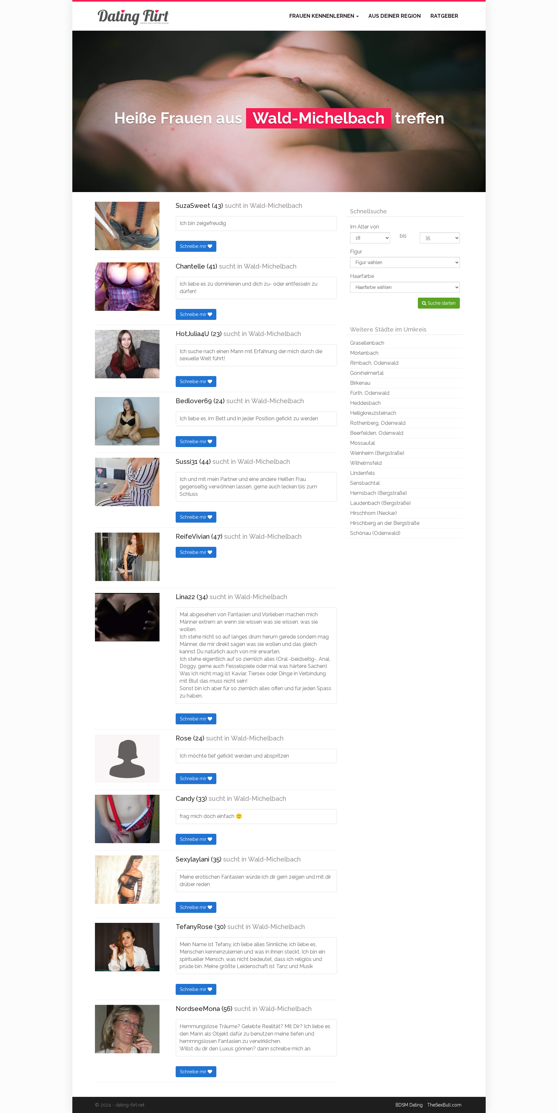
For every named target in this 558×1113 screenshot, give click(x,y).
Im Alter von (364, 227)
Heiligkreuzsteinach (373, 413)
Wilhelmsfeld (366, 463)
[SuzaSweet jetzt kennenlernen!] (127, 226)
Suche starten (441, 303)
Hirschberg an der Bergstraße (384, 523)
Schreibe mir (194, 246)
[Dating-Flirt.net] (133, 16)
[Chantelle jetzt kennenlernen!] (127, 286)
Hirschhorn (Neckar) (373, 513)
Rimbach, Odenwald (374, 363)
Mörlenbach (364, 353)
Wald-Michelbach (276, 205)
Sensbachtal (365, 483)
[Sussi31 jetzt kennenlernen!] (127, 482)
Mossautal (362, 443)
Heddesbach (365, 403)
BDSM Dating (409, 1105)
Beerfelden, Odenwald (376, 433)
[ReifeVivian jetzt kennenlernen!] (127, 557)
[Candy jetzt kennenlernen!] (127, 819)
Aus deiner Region (394, 16)
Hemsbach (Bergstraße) (378, 493)
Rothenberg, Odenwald (378, 423)
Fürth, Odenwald (369, 393)
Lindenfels (362, 473)
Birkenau (360, 383)
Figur (356, 252)
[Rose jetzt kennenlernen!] (127, 758)
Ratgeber (444, 16)
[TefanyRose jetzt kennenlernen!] (127, 947)
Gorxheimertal (367, 373)
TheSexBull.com (444, 1105)
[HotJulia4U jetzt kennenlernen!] (127, 354)
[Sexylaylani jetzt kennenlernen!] (127, 879)
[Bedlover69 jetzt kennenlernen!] (127, 421)
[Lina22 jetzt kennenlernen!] (127, 617)
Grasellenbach (367, 343)
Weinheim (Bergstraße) (377, 453)
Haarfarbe (362, 276)
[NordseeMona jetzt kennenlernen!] (127, 1029)
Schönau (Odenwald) (375, 533)
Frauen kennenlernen (322, 16)
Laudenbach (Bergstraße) (380, 503)
